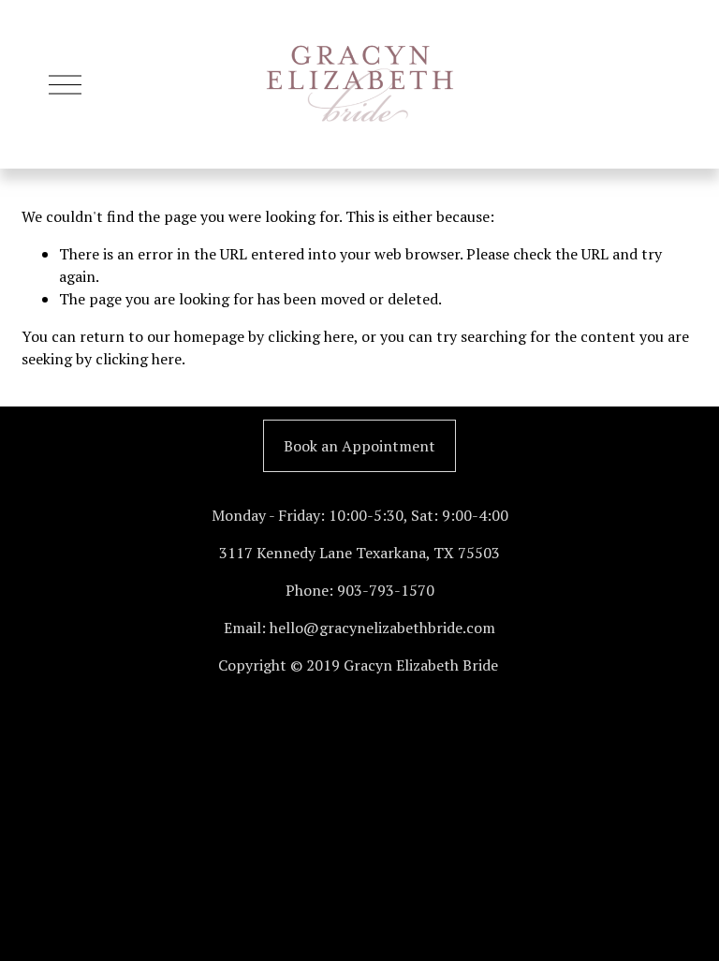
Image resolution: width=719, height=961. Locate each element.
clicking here (311, 336)
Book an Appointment (359, 446)
